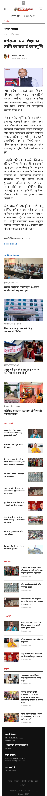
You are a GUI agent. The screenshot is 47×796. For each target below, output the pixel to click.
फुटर (36, 781)
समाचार (16, 781)
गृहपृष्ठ (5, 34)
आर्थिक (30, 781)
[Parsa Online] (7, 56)
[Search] (5, 9)
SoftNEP (26, 794)
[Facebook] (23, 2)
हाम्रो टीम (23, 785)
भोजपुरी (23, 781)
